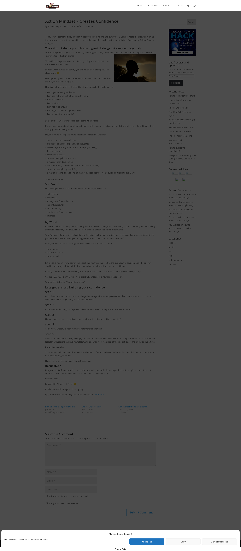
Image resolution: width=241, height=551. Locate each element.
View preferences (219, 541)
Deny (183, 541)
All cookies (147, 541)
